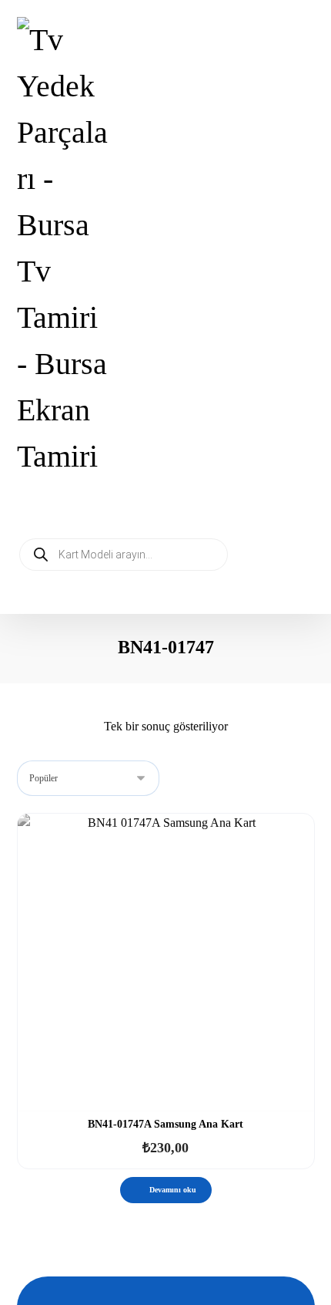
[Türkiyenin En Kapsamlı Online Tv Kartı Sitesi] (64, 248)
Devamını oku (172, 1189)
